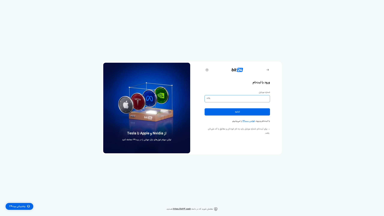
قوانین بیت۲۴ (248, 121)
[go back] (267, 70)
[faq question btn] (207, 70)
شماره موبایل (264, 92)
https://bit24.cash (182, 209)
